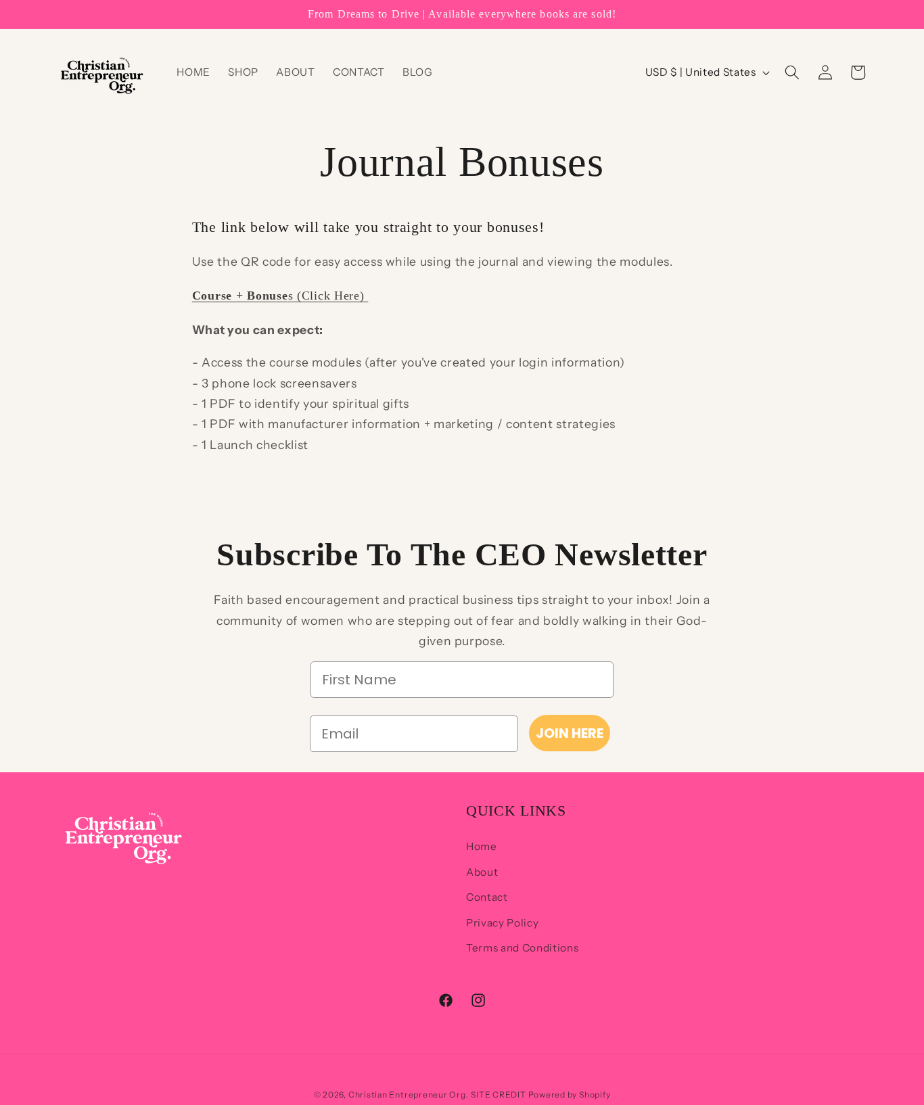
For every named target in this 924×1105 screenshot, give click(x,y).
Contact (487, 897)
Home (481, 846)
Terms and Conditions (522, 947)
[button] (792, 72)
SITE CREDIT (499, 1094)
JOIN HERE (569, 733)
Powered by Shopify (569, 1094)
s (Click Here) (280, 295)
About (482, 872)
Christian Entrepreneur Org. (408, 1094)
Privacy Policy (502, 922)
